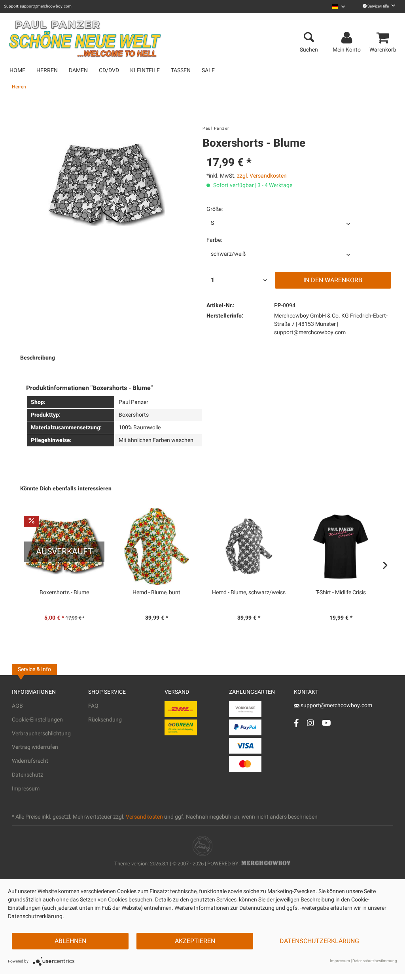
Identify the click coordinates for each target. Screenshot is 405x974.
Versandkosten (144, 817)
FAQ (93, 706)
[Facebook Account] (296, 723)
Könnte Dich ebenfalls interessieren (66, 488)
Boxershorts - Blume (64, 593)
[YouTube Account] (326, 723)
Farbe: (214, 240)
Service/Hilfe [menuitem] (378, 6)
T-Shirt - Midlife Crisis (341, 593)
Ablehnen (70, 941)
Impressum (26, 789)
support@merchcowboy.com (335, 705)
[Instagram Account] (310, 723)
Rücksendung (105, 720)
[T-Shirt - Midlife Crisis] (341, 546)
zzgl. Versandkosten (262, 176)
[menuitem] (338, 6)
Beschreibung (37, 358)
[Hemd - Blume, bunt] (156, 546)
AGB (17, 706)
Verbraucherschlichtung (41, 733)
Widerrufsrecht (30, 761)
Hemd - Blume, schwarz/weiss (249, 593)
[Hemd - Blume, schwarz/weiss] (248, 546)
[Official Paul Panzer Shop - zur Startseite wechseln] (84, 35)
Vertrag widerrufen (35, 747)
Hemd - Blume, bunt (156, 593)
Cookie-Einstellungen (37, 720)
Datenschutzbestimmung (374, 961)
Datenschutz (27, 775)
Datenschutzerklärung (319, 941)
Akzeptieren (195, 941)
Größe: (214, 209)
